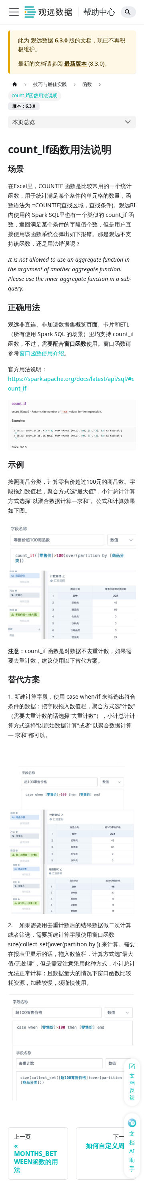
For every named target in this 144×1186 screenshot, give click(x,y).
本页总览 (23, 122)
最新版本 (75, 63)
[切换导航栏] (14, 12)
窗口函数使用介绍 (41, 353)
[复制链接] (32, 169)
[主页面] (14, 84)
